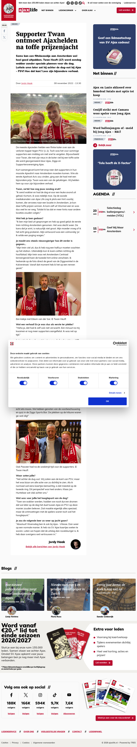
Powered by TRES (128, 743)
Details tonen (115, 393)
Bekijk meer (104, 145)
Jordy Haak (26, 83)
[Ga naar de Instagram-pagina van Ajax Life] (76, 3)
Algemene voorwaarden (44, 743)
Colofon (4, 743)
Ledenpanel (95, 731)
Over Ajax (87, 10)
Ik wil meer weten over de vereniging (104, 3)
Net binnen (47, 10)
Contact (77, 731)
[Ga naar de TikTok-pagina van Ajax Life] (80, 3)
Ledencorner (66, 10)
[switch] (53, 383)
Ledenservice (130, 3)
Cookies (25, 743)
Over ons (29, 731)
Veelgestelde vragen (53, 731)
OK (107, 401)
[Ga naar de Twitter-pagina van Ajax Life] (72, 3)
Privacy (15, 743)
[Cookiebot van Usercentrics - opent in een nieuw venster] (115, 344)
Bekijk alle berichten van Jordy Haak (45, 547)
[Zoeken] (83, 3)
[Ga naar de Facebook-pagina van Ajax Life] (68, 3)
